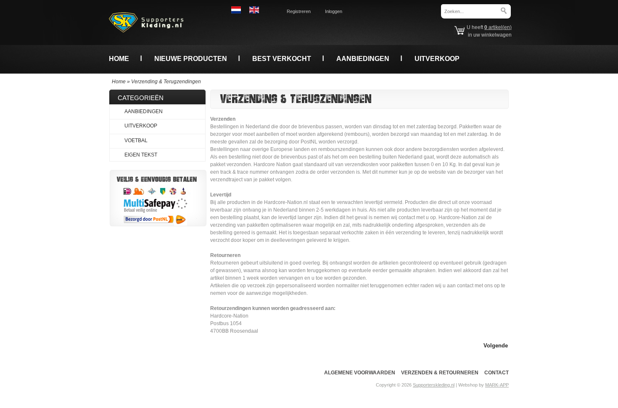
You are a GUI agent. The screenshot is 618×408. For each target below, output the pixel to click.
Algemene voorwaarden (359, 373)
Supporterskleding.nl (433, 384)
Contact (496, 373)
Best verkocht (281, 58)
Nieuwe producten (190, 58)
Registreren (299, 11)
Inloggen (333, 11)
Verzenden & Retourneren (439, 373)
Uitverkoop (437, 58)
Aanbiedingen (362, 58)
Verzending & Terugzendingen (166, 82)
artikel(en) (498, 27)
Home (119, 58)
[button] (495, 345)
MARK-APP (497, 384)
